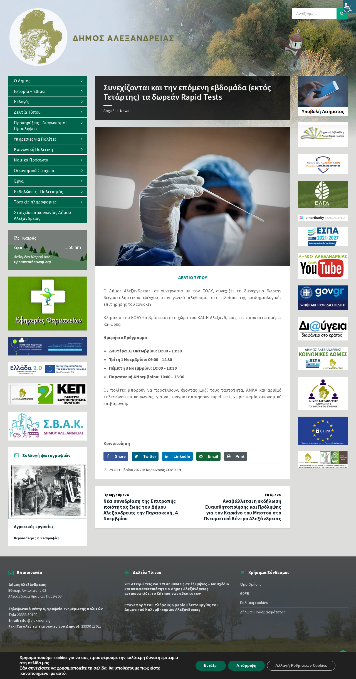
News (124, 110)
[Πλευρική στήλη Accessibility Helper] (349, 6)
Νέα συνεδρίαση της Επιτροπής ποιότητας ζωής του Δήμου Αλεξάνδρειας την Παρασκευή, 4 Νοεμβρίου (140, 509)
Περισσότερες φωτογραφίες (36, 538)
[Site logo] (91, 65)
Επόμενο (273, 495)
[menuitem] (47, 81)
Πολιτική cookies (254, 602)
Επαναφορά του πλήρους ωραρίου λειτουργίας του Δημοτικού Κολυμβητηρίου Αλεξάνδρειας (171, 607)
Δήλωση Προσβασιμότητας (263, 612)
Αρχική (109, 110)
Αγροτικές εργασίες (34, 526)
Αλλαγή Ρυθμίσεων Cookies (301, 665)
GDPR (244, 593)
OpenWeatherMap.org (32, 261)
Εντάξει (210, 665)
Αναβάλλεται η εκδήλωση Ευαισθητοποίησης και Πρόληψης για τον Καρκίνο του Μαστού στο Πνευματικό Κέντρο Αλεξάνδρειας (242, 509)
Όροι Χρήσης (250, 584)
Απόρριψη (246, 665)
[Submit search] (342, 13)
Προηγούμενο (116, 495)
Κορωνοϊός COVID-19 (163, 469)
